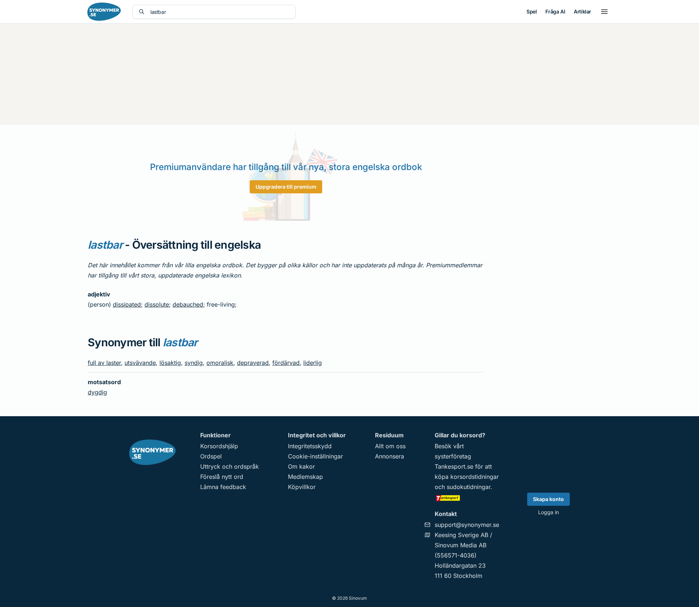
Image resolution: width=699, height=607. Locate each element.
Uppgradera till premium (286, 187)
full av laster (104, 362)
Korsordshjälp (219, 446)
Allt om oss (390, 446)
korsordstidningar (474, 476)
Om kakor (301, 466)
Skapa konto (548, 499)
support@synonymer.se (467, 524)
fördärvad (286, 362)
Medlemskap (305, 476)
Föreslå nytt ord (221, 476)
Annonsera (389, 456)
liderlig (312, 362)
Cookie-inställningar (315, 456)
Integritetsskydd (310, 446)
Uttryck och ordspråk (229, 466)
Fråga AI (555, 11)
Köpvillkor (302, 486)
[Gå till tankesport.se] (467, 498)
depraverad (253, 362)
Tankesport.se (454, 466)
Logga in (548, 512)
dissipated (127, 304)
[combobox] (219, 12)
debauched (188, 304)
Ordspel (211, 456)
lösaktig (170, 362)
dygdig (97, 392)
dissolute (157, 304)
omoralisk (219, 362)
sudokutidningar (468, 486)
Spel (531, 11)
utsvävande (140, 362)
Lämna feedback (223, 486)
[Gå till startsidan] (104, 12)
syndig (194, 362)
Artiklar (582, 11)
